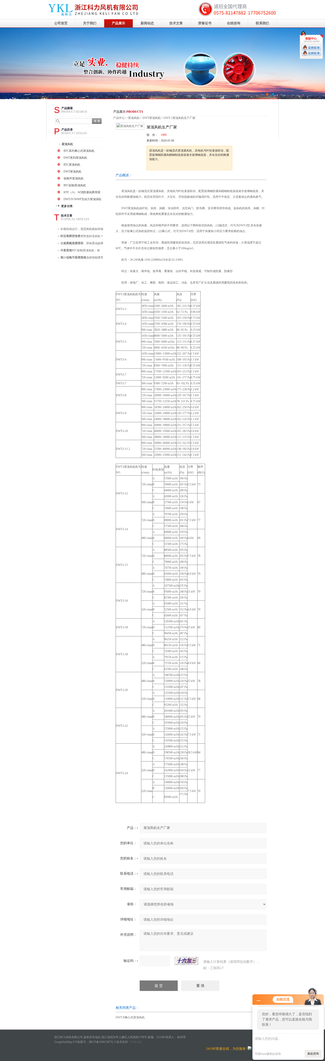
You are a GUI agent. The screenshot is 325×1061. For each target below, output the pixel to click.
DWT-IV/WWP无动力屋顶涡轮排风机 (82, 200)
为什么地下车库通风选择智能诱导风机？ (81, 258)
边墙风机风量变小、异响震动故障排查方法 (81, 244)
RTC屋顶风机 (72, 164)
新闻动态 (147, 23)
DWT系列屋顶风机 (75, 157)
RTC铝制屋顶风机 (75, 185)
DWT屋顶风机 (72, 171)
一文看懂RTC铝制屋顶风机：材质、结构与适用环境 (80, 251)
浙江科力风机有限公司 (162, 63)
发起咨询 (313, 1053)
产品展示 (118, 23)
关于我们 (89, 23)
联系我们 (262, 23)
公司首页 (61, 23)
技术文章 (176, 23)
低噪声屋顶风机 (74, 178)
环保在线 (136, 1042)
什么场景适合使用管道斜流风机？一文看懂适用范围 (81, 237)
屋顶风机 (67, 144)
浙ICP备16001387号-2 (102, 1042)
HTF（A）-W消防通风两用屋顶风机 (82, 193)
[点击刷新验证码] (186, 961)
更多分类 (67, 206)
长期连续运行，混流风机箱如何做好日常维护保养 (81, 230)
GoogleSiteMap (63, 1042)
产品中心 (119, 118)
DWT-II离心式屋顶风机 (130, 1017)
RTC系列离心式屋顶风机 (79, 150)
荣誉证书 (205, 23)
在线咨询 (233, 23)
